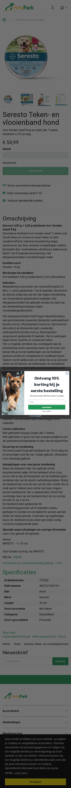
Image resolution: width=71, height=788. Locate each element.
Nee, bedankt (46, 411)
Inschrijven (46, 407)
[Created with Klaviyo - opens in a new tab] (35, 416)
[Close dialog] (67, 373)
